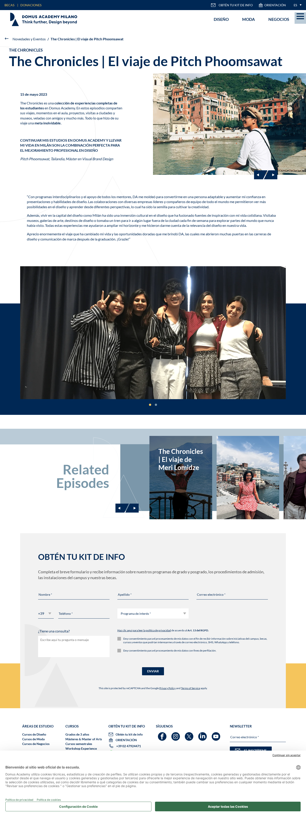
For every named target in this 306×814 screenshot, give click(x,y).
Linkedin (203, 734)
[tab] (150, 405)
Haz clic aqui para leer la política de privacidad (144, 630)
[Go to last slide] (260, 174)
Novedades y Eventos (29, 39)
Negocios (278, 19)
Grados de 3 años (77, 734)
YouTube (216, 734)
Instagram (176, 734)
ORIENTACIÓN (275, 5)
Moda (248, 19)
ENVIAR (153, 671)
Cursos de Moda (33, 739)
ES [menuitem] (295, 5)
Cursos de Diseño (34, 734)
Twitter (190, 734)
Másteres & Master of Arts (83, 739)
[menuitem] (296, 5)
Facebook (163, 734)
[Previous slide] (122, 508)
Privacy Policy (167, 688)
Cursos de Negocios (36, 744)
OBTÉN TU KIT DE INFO (236, 5)
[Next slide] (270, 174)
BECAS (9, 5)
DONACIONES (30, 5)
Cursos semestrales (78, 744)
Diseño (221, 19)
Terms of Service (190, 688)
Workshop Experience (81, 748)
